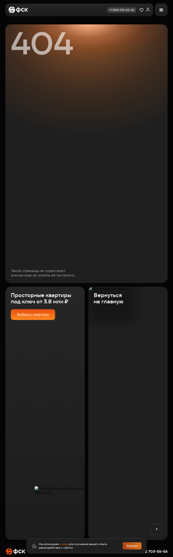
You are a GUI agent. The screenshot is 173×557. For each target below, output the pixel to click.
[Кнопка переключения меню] (161, 10)
